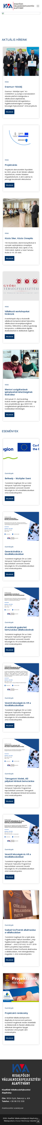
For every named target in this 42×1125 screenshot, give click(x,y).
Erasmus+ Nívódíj (13, 86)
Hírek (7, 82)
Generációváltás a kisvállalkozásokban (14, 552)
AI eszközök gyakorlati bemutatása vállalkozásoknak (19, 628)
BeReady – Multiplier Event (18, 478)
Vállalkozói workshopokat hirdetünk (17, 312)
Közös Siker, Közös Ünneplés (19, 238)
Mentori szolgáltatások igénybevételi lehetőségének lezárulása (18, 392)
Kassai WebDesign (23, 1121)
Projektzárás (11, 165)
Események (9, 473)
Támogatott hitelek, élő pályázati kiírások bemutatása (19, 779)
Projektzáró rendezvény (16, 1013)
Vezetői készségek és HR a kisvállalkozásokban (18, 704)
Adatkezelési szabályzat (12, 1108)
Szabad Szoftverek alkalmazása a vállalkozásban (20, 931)
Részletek (9, 112)
